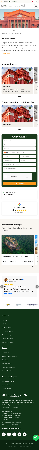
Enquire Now (20, 183)
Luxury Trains (6, 385)
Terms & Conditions (25, 447)
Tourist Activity (6, 335)
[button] (1, 286)
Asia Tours (5, 324)
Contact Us (5, 353)
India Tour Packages (8, 381)
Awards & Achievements (9, 356)
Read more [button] (8, 293)
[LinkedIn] (14, 434)
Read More (5, 54)
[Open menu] (36, 6)
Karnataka (10, 31)
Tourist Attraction (7, 338)
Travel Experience (7, 331)
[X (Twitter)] (25, 434)
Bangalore (17, 31)
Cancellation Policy (8, 371)
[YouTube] (19, 434)
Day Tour (5, 320)
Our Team (5, 360)
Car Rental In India (7, 342)
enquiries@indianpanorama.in (11, 428)
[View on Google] (6, 280)
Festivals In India (7, 328)
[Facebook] (4, 434)
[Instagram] (9, 434)
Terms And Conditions (8, 367)
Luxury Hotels (6, 388)
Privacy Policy (6, 363)
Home (3, 31)
